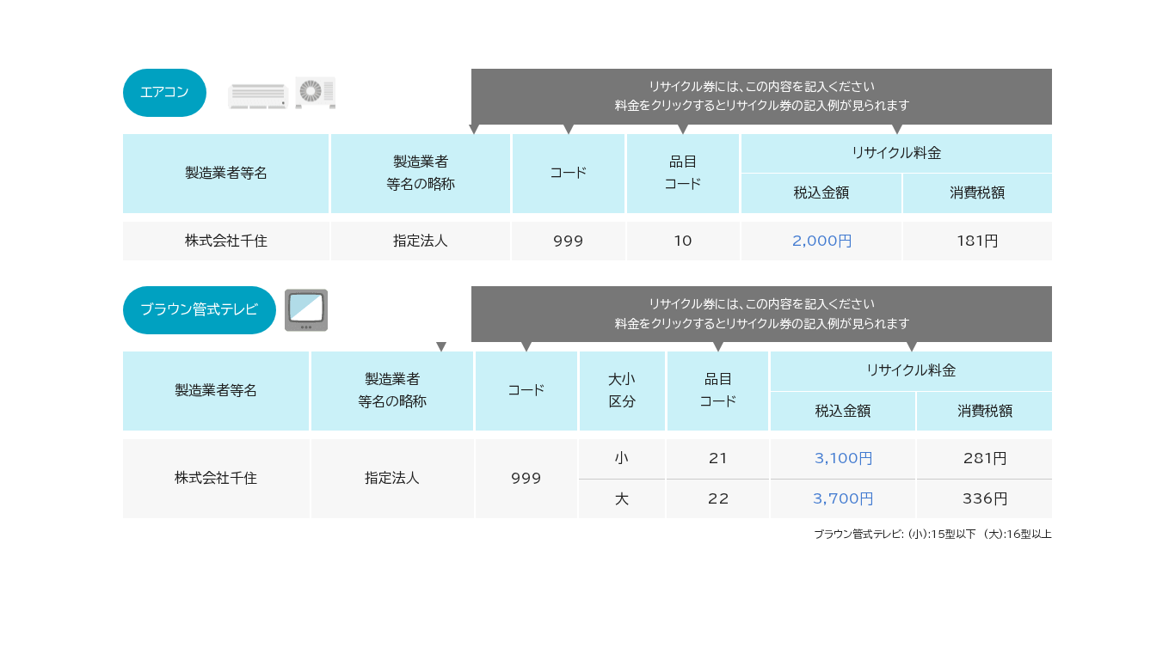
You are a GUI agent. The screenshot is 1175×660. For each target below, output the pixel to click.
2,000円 (821, 241)
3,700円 (843, 498)
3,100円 (843, 458)
